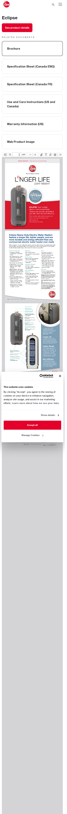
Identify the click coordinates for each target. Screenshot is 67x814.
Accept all (32, 425)
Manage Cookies (31, 435)
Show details (48, 415)
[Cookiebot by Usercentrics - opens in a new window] (40, 376)
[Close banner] (60, 376)
